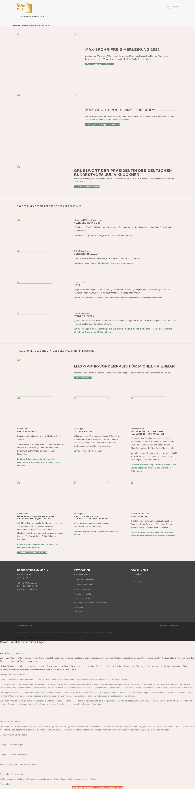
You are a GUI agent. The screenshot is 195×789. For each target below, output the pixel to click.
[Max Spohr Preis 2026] (34, 220)
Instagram (138, 581)
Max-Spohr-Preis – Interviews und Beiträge (90, 603)
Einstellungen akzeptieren (83, 787)
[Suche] (168, 7)
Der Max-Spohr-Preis (85, 580)
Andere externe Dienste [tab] (10, 721)
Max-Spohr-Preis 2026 (83, 575)
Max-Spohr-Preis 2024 (82, 589)
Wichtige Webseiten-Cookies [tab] (12, 674)
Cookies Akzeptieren (26, 637)
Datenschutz (79, 607)
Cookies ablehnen (43, 637)
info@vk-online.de (29, 589)
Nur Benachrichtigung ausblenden (108, 787)
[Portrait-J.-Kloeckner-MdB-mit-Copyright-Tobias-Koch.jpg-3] (37, 167)
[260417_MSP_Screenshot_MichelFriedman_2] (37, 360)
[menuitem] (168, 7)
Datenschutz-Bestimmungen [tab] (12, 774)
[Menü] (174, 7)
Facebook (138, 574)
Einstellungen (56, 637)
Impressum (78, 612)
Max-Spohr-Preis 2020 (82, 598)
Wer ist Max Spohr (84, 585)
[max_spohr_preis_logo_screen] (24, 7)
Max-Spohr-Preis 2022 (82, 594)
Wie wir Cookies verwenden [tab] (12, 653)
